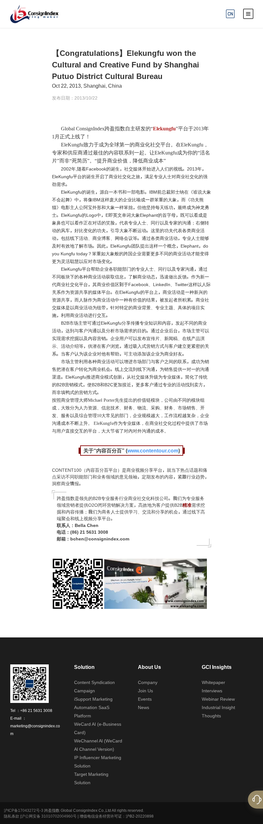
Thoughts (211, 716)
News (143, 707)
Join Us (145, 690)
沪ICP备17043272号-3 (23, 810)
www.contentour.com (152, 450)
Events (145, 699)
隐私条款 (11, 816)
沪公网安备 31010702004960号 (49, 816)
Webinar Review (218, 699)
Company (147, 682)
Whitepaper (213, 682)
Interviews (212, 690)
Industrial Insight (218, 707)
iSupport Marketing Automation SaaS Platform (93, 707)
